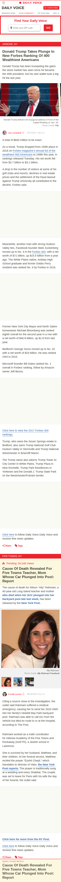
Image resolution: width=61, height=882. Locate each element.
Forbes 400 (39, 251)
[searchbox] (26, 28)
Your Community (26, 13)
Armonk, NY (9, 44)
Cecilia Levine (14, 694)
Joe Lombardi (14, 133)
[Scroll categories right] (58, 13)
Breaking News (8, 13)
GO (48, 27)
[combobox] (24, 27)
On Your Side (43, 13)
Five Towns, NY (12, 556)
